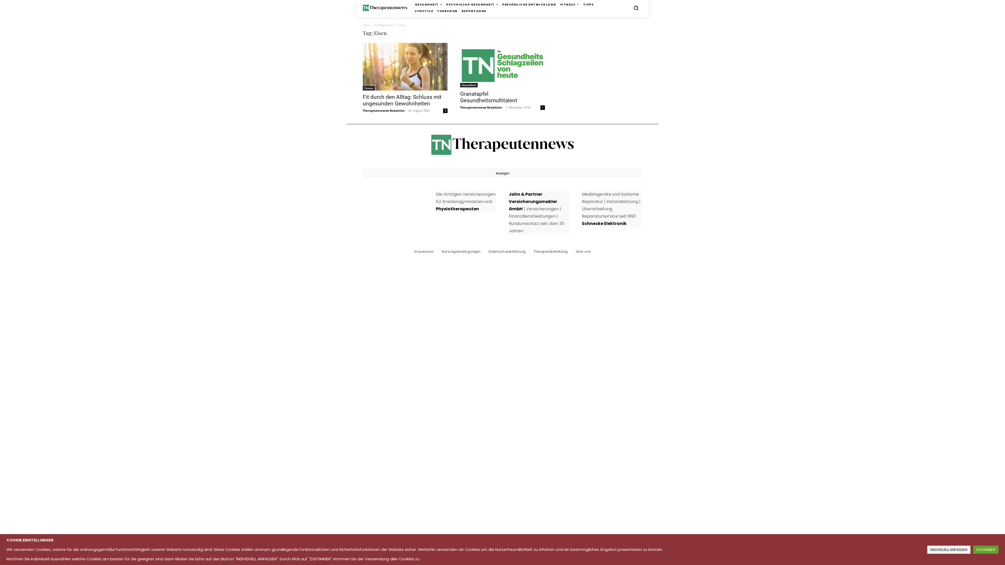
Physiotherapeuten (457, 209)
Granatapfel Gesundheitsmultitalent (488, 97)
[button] (636, 8)
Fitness (368, 88)
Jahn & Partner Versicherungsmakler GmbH (533, 201)
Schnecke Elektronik (604, 224)
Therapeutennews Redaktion (384, 110)
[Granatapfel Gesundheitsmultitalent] (502, 65)
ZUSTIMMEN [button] (985, 549)
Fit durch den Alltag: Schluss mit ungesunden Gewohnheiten (402, 100)
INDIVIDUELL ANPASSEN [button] (948, 549)
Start (366, 25)
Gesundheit (469, 85)
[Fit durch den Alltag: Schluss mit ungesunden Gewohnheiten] (405, 67)
